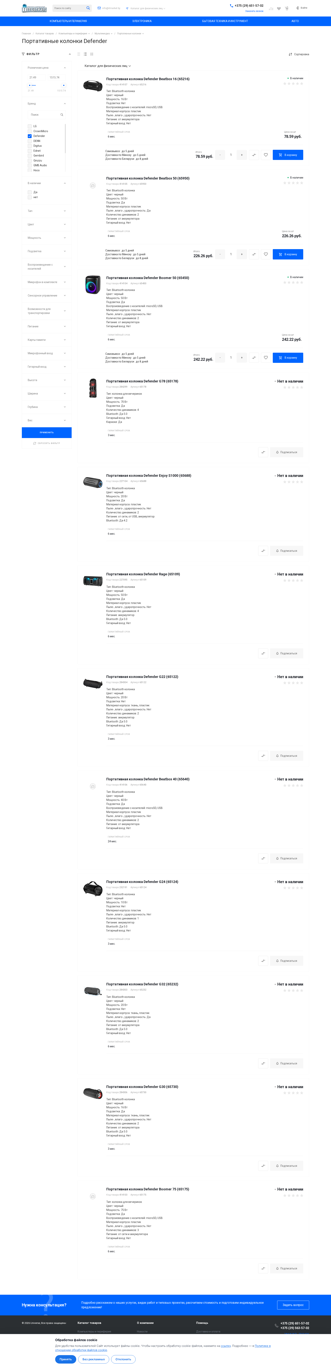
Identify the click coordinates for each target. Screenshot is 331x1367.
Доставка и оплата (208, 1331)
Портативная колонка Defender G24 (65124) (142, 882)
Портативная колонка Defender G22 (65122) (142, 677)
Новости (142, 1331)
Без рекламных (94, 1359)
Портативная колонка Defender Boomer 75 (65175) (147, 1189)
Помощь (202, 1323)
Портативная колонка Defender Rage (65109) (143, 574)
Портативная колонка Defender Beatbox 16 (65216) (148, 79)
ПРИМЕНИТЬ (47, 433)
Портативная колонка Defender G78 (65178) (142, 381)
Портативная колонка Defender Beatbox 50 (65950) (148, 178)
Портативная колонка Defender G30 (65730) (142, 1087)
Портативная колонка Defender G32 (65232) (142, 984)
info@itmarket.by (111, 8)
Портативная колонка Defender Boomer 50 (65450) (147, 278)
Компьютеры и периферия (94, 1331)
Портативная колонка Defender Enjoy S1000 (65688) (148, 476)
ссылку (226, 1346)
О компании (145, 1323)
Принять (66, 1359)
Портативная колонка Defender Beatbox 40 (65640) (148, 779)
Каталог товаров (89, 1323)
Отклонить (123, 1359)
